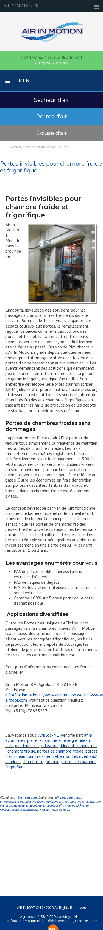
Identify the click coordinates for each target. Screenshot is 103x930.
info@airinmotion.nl (24, 695)
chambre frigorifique (41, 761)
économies (15, 740)
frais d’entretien (49, 756)
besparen (68, 797)
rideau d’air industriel (78, 745)
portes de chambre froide (60, 751)
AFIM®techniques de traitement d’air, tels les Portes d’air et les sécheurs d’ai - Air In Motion (51, 34)
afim (88, 735)
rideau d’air (23, 756)
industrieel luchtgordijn (85, 801)
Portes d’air (51, 116)
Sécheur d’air (51, 100)
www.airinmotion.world (66, 695)
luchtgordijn (55, 805)
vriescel (44, 809)
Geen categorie (27, 797)
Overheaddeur (9, 809)
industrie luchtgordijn (38, 801)
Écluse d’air (51, 133)
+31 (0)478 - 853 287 (51, 60)
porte (32, 740)
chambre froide (21, 751)
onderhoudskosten (76, 805)
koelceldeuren (19, 805)
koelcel (4, 805)
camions (13, 761)
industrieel (61, 801)
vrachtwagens (29, 809)
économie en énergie (58, 740)
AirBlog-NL (48, 735)
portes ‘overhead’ (81, 756)
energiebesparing (11, 801)
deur (78, 797)
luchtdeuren (38, 805)
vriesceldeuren (60, 809)
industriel (49, 745)
